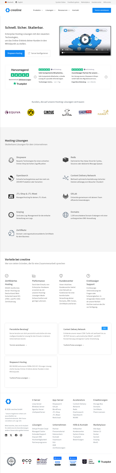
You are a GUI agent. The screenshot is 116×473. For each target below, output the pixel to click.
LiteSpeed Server (38, 412)
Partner (56, 428)
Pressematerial (59, 431)
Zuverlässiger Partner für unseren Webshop (86, 73)
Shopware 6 (57, 404)
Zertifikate (97, 409)
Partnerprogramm (39, 442)
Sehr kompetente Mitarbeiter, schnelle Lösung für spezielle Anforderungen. (52, 77)
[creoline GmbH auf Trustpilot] (104, 461)
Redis (75, 409)
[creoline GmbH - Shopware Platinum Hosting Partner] (58, 461)
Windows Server (38, 406)
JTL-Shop (56, 412)
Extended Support (39, 434)
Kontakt (75, 10)
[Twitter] (11, 435)
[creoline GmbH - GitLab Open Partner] (88, 461)
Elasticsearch (78, 412)
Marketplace (85, 2)
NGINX (75, 417)
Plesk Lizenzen (99, 412)
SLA (54, 442)
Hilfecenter (107, 2)
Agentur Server (38, 409)
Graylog (96, 439)
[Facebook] (16, 435)
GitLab (55, 406)
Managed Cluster (38, 431)
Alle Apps (97, 428)
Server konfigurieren (39, 53)
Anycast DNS (37, 437)
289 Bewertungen (25, 80)
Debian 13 (97, 431)
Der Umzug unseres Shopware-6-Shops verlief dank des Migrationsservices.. (85, 77)
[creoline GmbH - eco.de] (26, 461)
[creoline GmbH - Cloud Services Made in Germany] (42, 461)
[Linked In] (6, 435)
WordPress (57, 409)
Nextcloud (56, 417)
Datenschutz (58, 434)
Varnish (96, 437)
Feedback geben (73, 2)
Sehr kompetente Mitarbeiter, (51, 73)
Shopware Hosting (14, 53)
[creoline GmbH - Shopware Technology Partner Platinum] (73, 461)
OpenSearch (77, 415)
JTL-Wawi (56, 415)
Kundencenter (96, 2)
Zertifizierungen (59, 448)
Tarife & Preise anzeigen (72, 345)
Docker (96, 434)
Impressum (57, 439)
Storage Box (98, 404)
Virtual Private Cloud (40, 428)
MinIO (95, 442)
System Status (61, 2)
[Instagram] (21, 435)
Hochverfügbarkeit (39, 439)
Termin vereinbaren (102, 10)
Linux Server (36, 404)
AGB (54, 445)
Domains (96, 406)
